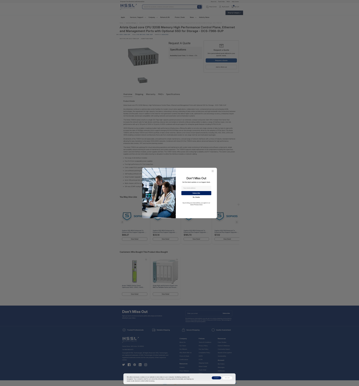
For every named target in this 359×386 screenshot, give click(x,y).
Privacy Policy (199, 204)
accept (216, 377)
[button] (212, 171)
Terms (192, 204)
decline (227, 377)
